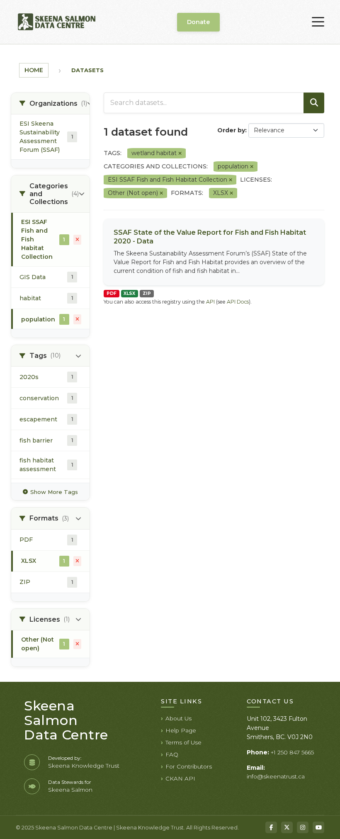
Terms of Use (183, 742)
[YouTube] (318, 827)
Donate (198, 22)
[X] (287, 827)
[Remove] (180, 153)
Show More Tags (54, 492)
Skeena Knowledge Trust (83, 765)
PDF (112, 293)
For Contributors (188, 766)
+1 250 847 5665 (292, 752)
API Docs (238, 302)
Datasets (87, 70)
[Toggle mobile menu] (318, 22)
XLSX (129, 293)
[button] (50, 103)
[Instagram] (302, 827)
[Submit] (314, 102)
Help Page (180, 730)
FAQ (171, 754)
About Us (178, 718)
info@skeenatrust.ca (276, 776)
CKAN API (180, 778)
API (210, 302)
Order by (231, 130)
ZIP (147, 293)
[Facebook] (271, 827)
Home (33, 70)
